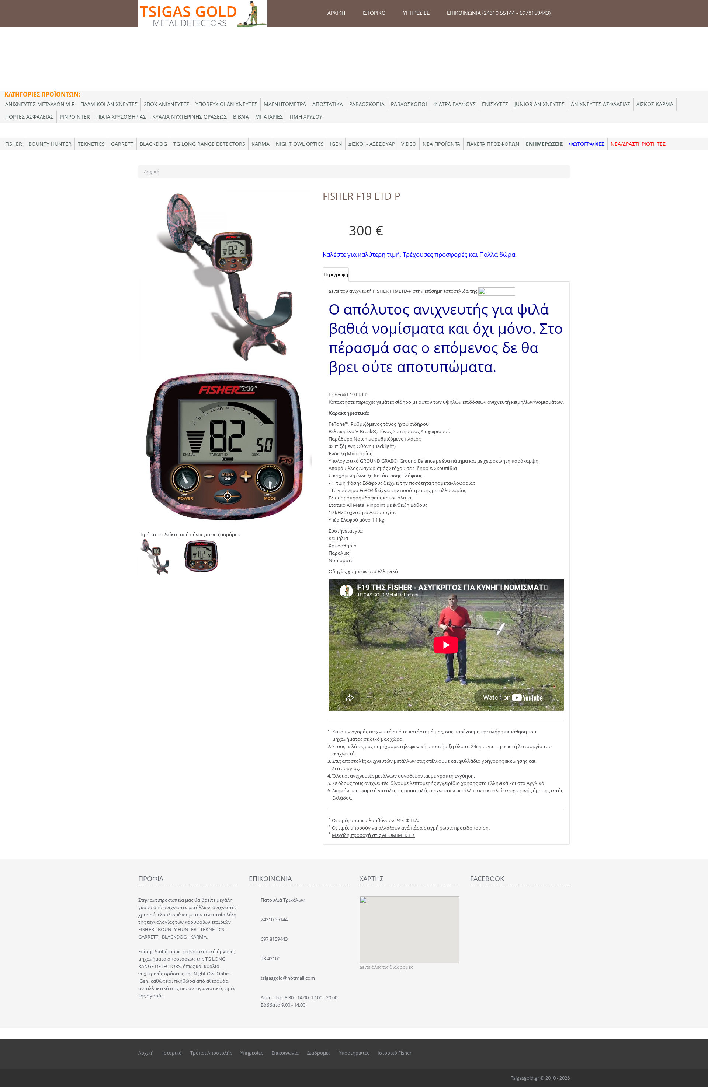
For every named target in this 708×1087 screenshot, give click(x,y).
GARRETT (122, 143)
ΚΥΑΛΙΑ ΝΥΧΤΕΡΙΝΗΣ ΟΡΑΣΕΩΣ (189, 116)
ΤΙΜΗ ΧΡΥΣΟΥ (305, 116)
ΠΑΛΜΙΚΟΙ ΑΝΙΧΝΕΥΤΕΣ (109, 104)
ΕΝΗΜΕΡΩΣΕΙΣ (544, 143)
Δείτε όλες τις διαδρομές (386, 967)
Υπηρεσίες (251, 1052)
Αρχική (151, 171)
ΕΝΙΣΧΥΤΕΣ (495, 104)
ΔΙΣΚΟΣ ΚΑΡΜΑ (654, 104)
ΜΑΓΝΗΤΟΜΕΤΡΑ (285, 104)
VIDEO (408, 143)
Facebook (533, 1052)
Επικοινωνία (285, 1052)
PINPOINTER (75, 116)
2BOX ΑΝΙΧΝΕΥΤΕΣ (166, 104)
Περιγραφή (335, 274)
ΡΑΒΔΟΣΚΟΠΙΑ (367, 104)
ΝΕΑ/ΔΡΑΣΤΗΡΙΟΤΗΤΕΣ (638, 143)
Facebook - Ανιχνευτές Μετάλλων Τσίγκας (549, 1052)
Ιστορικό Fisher (395, 1052)
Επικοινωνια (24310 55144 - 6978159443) (499, 12)
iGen (336, 143)
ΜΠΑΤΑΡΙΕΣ (269, 116)
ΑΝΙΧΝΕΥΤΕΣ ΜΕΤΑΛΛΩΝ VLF (39, 104)
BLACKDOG (153, 143)
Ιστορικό (172, 1052)
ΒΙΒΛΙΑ (241, 116)
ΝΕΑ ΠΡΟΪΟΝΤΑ (441, 143)
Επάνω (695, 1075)
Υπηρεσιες (416, 12)
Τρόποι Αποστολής (211, 1052)
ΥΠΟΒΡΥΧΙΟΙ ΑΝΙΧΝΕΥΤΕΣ (226, 104)
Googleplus (564, 1052)
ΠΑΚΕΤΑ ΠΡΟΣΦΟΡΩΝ (493, 143)
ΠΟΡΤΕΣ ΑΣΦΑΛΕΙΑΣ (29, 116)
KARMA (260, 143)
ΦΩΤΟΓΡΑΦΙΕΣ (586, 143)
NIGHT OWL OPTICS (300, 143)
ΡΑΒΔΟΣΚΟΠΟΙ (409, 104)
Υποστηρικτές (354, 1052)
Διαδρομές (318, 1052)
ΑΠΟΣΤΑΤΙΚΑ (327, 104)
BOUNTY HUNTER (50, 143)
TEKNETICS (91, 143)
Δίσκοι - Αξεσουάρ (371, 143)
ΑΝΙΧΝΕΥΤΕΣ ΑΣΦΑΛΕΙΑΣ (600, 104)
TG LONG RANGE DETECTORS (209, 143)
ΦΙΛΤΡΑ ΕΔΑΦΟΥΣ (454, 104)
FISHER (13, 143)
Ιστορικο (374, 12)
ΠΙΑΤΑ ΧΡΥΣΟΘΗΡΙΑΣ (121, 116)
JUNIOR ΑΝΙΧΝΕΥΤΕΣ (539, 104)
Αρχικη (336, 12)
